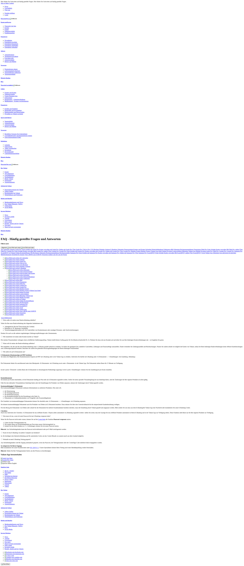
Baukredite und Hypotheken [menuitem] (13, 110)
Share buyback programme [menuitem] (13, 227)
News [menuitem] (6, 215)
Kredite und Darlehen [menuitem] (11, 109)
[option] (16, 258)
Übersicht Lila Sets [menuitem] (10, 26)
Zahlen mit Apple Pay (66, 249)
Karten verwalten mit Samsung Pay (109, 253)
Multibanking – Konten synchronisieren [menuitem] (16, 101)
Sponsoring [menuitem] (8, 180)
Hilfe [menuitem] (6, 474)
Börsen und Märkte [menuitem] (10, 61)
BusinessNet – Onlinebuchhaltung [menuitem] (15, 99)
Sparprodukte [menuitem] (9, 121)
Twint (203, 253)
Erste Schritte (211, 249)
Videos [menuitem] (7, 486)
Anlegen (12, 249)
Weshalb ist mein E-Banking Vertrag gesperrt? (17, 439)
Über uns (7, 10)
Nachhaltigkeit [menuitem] (9, 177)
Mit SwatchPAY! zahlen (182, 253)
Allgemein (4, 247)
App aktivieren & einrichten (227, 253)
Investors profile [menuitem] (9, 216)
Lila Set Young (62, 254)
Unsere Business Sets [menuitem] (11, 96)
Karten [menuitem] (7, 29)
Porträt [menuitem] (7, 172)
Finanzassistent (128, 249)
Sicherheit (148, 249)
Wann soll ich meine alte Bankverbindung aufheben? (19, 343)
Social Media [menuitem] (8, 207)
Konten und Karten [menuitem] (6, 22)
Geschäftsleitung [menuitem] (10, 175)
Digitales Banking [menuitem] (5, 78)
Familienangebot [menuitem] (10, 33)
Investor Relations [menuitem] (6, 211)
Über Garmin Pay (53, 251)
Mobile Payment (201, 251)
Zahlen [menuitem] (3, 89)
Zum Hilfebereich (6, 318)
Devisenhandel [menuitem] (9, 152)
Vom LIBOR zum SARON (33, 254)
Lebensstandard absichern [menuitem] (12, 71)
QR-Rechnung (34, 253)
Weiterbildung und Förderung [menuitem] (13, 195)
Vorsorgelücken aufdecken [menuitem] (13, 72)
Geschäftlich (8, 8)
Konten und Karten (139, 249)
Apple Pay (18, 249)
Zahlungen (167, 249)
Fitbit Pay (204, 249)
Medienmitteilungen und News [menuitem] (14, 202)
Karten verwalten (221, 249)
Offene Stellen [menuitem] (9, 191)
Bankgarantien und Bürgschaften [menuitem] (14, 112)
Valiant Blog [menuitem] (8, 206)
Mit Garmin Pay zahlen (41, 251)
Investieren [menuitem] (8, 150)
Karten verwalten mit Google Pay (95, 251)
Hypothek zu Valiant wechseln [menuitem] (14, 114)
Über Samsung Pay (141, 253)
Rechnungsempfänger (187, 249)
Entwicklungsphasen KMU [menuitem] (13, 137)
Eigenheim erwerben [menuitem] (11, 42)
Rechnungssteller (65, 253)
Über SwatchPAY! (195, 253)
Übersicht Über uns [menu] (6, 164)
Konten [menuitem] (7, 28)
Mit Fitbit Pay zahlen (233, 249)
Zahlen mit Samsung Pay (127, 253)
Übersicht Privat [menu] (5, 18)
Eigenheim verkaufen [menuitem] (11, 47)
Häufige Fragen (136, 251)
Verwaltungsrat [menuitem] (9, 173)
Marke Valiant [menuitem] (9, 179)
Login (6, 15)
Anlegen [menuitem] (3, 51)
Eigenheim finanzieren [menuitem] (11, 44)
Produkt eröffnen (10, 13)
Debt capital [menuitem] (8, 222)
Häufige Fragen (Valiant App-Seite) (151, 251)
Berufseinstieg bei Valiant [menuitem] (12, 193)
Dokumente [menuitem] (8, 483)
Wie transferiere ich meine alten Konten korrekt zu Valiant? (21, 337)
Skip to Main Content (7, 3)
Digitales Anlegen (104, 249)
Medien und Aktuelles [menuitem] (6, 198)
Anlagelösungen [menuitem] (9, 123)
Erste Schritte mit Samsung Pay (88, 253)
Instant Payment (167, 251)
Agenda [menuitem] (7, 218)
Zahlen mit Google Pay (113, 251)
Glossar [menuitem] (7, 484)
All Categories (5, 249)
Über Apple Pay (78, 249)
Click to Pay (86, 249)
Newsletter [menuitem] (8, 472)
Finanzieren (197, 249)
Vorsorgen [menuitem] (3, 65)
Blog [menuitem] (2, 81)
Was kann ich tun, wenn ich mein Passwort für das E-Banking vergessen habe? (27, 416)
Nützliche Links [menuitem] (5, 467)
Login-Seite (41, 419)
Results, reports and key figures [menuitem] (14, 223)
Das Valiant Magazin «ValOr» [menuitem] (14, 204)
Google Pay (63, 251)
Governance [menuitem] (8, 220)
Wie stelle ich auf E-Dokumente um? (14, 352)
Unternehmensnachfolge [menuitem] (12, 153)
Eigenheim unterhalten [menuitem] (11, 45)
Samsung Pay (238, 251)
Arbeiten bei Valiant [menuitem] (6, 186)
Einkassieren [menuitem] (8, 98)
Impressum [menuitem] (8, 481)
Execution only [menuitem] (9, 58)
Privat (6, 6)
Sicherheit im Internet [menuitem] (11, 476)
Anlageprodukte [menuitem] (9, 60)
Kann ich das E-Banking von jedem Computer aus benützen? (21, 433)
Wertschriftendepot (158, 249)
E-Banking (113, 249)
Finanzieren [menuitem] (4, 36)
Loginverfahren (177, 251)
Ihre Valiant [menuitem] (4, 168)
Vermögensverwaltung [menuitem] (11, 56)
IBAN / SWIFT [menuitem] (9, 471)
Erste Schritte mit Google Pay (76, 251)
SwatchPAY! (5, 253)
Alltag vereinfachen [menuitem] (10, 148)
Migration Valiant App (189, 251)
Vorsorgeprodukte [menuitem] (10, 74)
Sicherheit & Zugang (18, 254)
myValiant (12, 253)
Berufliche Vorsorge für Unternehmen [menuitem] (16, 134)
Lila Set (55, 254)
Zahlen (50, 254)
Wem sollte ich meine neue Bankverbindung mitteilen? (19, 320)
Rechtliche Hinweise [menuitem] (11, 478)
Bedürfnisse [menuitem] (4, 141)
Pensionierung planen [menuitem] (11, 69)
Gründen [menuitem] (7, 145)
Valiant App (209, 253)
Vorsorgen (45, 254)
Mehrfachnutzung (6, 254)
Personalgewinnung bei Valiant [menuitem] (14, 189)
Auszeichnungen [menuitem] (10, 182)
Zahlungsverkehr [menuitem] (10, 31)
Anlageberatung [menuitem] (9, 55)
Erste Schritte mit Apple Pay (30, 249)
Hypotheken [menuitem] (8, 40)
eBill (172, 249)
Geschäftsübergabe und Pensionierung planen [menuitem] (18, 135)
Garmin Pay (11, 251)
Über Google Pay (125, 251)
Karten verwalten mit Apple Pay (49, 249)
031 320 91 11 (34, 447)
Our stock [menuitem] (7, 225)
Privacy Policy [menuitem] (9, 479)
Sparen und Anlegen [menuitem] (6, 117)
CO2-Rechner (94, 249)
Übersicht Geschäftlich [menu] (7, 85)
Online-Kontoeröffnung (23, 253)
